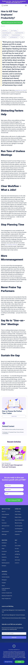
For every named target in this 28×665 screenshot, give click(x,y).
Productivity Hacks (16, 35)
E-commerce (4, 551)
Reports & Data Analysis (19, 520)
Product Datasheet (5, 514)
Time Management (13, 37)
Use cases (17, 548)
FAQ (15, 542)
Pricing (3, 520)
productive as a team (20, 90)
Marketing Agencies (5, 562)
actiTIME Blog (4, 574)
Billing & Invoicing (18, 522)
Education (4, 554)
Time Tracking (14, 30)
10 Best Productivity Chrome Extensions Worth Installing (13, 618)
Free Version (4, 522)
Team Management (18, 525)
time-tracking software (11, 244)
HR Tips (4, 37)
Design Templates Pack (6, 598)
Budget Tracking (18, 517)
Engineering (4, 557)
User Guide (17, 551)
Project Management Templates (6, 589)
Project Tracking (18, 514)
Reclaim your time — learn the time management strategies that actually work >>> (14, 2)
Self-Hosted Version (5, 525)
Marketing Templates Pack (7, 595)
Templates (4, 582)
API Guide (17, 557)
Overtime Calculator (6, 577)
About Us (3, 511)
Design (3, 548)
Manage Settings (8, 661)
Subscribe (14, 637)
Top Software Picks (19, 32)
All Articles (4, 30)
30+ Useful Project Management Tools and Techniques (13, 615)
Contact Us (17, 562)
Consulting (4, 545)
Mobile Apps (4, 534)
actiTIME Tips (5, 35)
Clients (3, 528)
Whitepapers (4, 579)
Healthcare (4, 560)
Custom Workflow (18, 531)
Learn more (14, 416)
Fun (22, 37)
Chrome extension (5, 531)
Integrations (17, 534)
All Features (4, 517)
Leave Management (19, 528)
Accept (19, 661)
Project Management (6, 32)
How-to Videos (18, 545)
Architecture (4, 542)
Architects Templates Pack (7, 592)
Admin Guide (17, 560)
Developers (4, 565)
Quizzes (3, 585)
